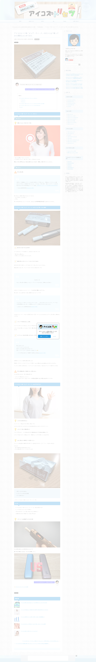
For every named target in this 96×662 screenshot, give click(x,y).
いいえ (54, 336)
